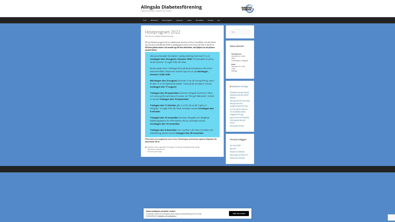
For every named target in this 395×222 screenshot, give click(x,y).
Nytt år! (233, 148)
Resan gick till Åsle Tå (238, 155)
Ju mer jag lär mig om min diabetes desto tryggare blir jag (239, 112)
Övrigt (197, 147)
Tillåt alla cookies (239, 213)
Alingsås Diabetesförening (171, 7)
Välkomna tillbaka (237, 158)
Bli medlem (200, 20)
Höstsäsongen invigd (154, 152)
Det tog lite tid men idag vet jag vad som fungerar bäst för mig (240, 103)
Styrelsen (179, 20)
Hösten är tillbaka (237, 151)
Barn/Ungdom (167, 20)
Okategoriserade (188, 147)
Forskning (178, 147)
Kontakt (210, 20)
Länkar (189, 20)
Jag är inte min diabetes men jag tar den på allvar (239, 120)
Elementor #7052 (237, 126)
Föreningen (170, 147)
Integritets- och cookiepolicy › (167, 216)
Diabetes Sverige (240, 86)
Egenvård (162, 147)
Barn (157, 147)
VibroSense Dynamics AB (155, 149)
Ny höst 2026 (235, 145)
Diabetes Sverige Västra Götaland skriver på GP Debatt (239, 95)
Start (144, 20)
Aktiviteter (154, 20)
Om (218, 20)
